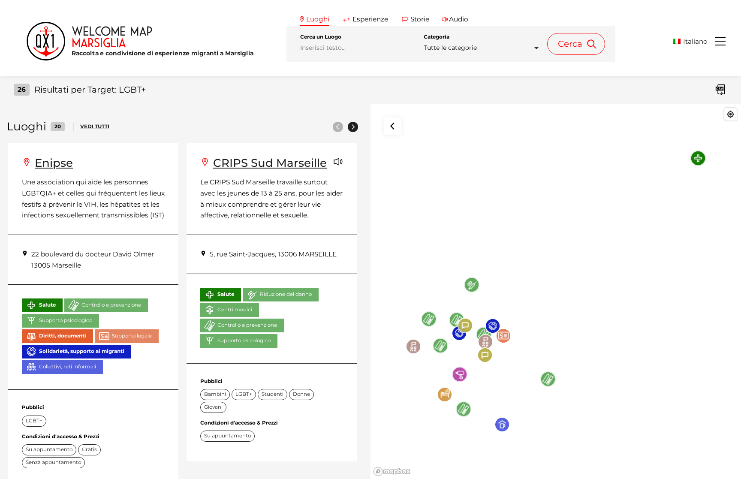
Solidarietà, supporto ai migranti (81, 351)
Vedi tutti (94, 127)
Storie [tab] (419, 19)
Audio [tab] (458, 19)
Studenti (272, 394)
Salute (47, 305)
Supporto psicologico (65, 320)
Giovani (213, 407)
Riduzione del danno (286, 294)
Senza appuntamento (53, 462)
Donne (301, 394)
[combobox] (484, 47)
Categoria (436, 37)
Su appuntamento (49, 449)
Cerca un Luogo (320, 37)
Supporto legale (132, 336)
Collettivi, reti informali (67, 367)
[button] (693, 41)
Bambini (215, 394)
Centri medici (234, 310)
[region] (555, 291)
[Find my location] (730, 114)
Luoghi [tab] (317, 19)
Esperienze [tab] (370, 19)
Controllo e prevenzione (111, 305)
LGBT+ (34, 421)
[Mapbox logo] (392, 471)
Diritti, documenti (62, 336)
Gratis (89, 449)
